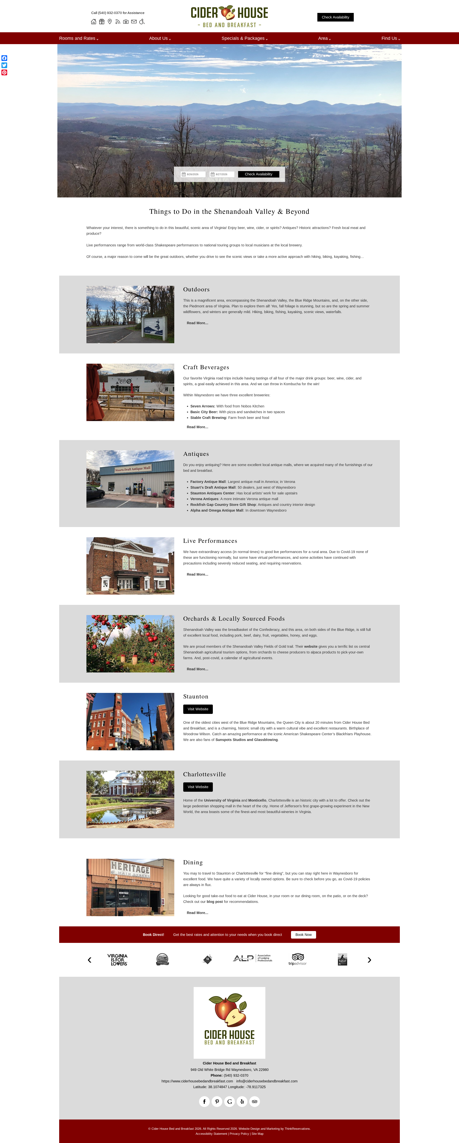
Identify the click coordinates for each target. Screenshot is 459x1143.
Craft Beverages (206, 367)
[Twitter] (4, 65)
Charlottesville (204, 774)
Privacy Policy (239, 1133)
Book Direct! (153, 935)
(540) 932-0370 (110, 13)
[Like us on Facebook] (204, 1101)
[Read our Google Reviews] (229, 1101)
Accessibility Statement (211, 1133)
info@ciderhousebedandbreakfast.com (267, 1081)
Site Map (257, 1133)
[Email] (134, 21)
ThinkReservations (297, 1128)
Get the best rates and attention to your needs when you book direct (227, 935)
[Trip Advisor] (297, 959)
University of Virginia (222, 800)
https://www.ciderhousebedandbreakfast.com (197, 1081)
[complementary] (229, 306)
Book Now (303, 935)
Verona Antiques (204, 499)
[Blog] (117, 21)
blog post (215, 902)
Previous (89, 960)
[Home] (93, 21)
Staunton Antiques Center (212, 493)
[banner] (229, 934)
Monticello (257, 800)
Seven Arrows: (202, 406)
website (311, 646)
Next (369, 960)
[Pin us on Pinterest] (217, 1101)
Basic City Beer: (204, 412)
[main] (229, 242)
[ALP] (252, 958)
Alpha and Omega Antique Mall (216, 510)
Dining (193, 862)
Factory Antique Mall (208, 482)
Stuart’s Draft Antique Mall (213, 487)
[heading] (229, 211)
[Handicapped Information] (142, 21)
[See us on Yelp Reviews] (242, 1101)
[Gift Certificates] (101, 21)
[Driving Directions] (109, 21)
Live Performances (210, 540)
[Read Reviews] (254, 1101)
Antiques (196, 453)
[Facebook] (4, 58)
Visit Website (198, 709)
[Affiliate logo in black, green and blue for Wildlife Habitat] (342, 959)
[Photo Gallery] (126, 21)
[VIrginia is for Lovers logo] (117, 960)
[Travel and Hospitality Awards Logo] (207, 960)
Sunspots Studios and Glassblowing (247, 740)
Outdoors (196, 289)
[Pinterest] (4, 72)
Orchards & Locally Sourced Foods (234, 618)
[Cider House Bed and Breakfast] (229, 26)
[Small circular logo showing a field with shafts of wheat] (162, 959)
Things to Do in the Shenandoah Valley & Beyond (229, 211)
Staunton (196, 696)
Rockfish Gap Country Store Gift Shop (223, 505)
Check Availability (335, 17)
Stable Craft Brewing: (208, 418)
